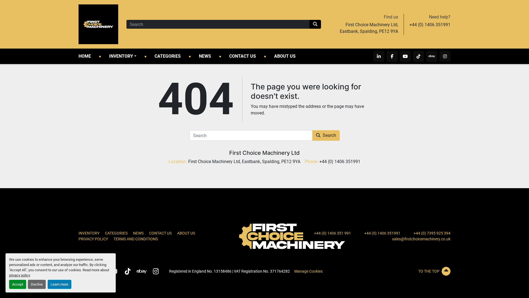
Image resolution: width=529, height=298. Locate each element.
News (205, 56)
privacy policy (19, 275)
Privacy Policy (93, 239)
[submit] (315, 24)
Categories (168, 56)
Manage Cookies (308, 271)
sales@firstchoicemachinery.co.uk (421, 239)
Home (85, 56)
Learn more (59, 284)
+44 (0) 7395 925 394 (432, 233)
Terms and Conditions (136, 239)
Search (329, 135)
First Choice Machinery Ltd (264, 153)
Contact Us (242, 56)
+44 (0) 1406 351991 (429, 24)
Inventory (121, 56)
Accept (17, 284)
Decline (37, 284)
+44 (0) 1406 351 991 (332, 233)
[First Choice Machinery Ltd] (292, 236)
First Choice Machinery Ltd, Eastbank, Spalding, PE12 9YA (369, 28)
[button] (122, 56)
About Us (285, 56)
